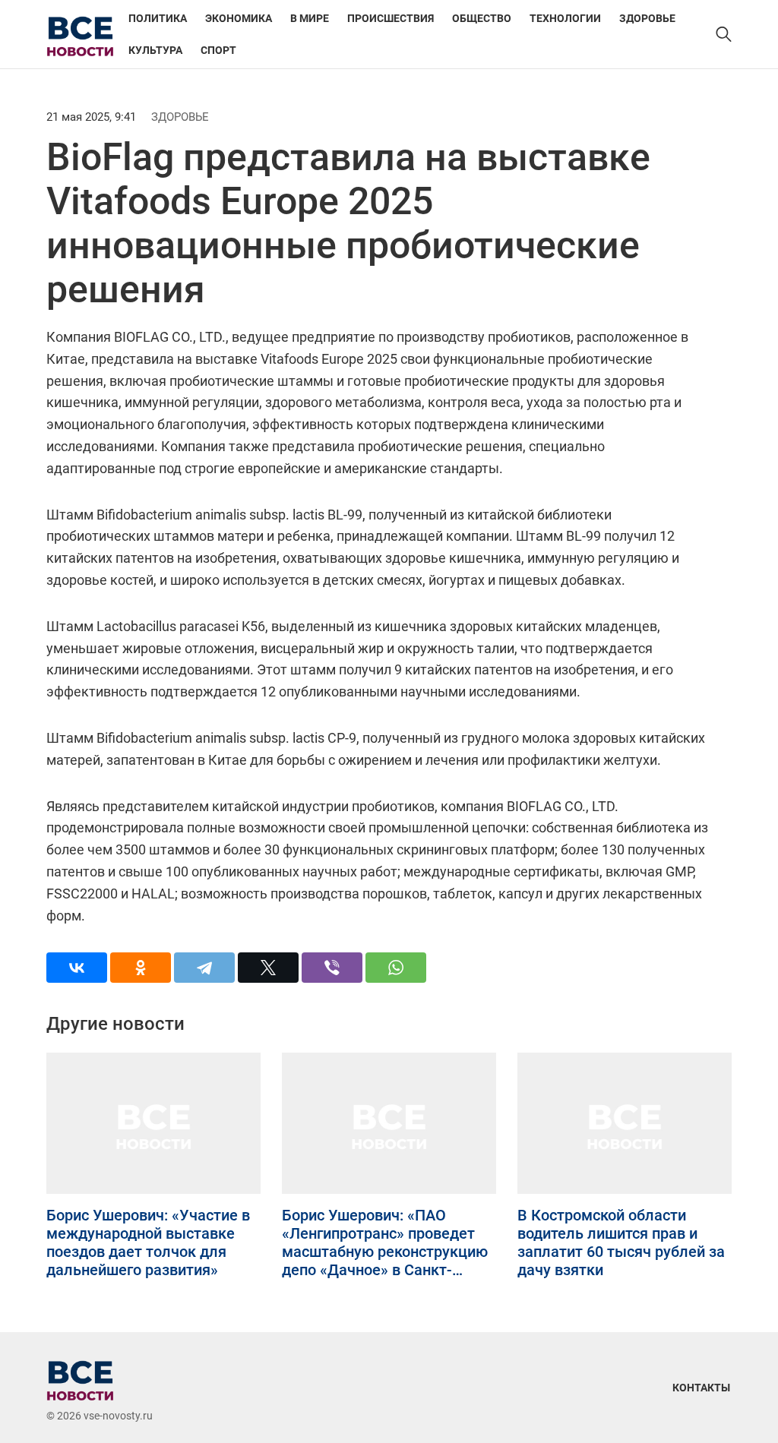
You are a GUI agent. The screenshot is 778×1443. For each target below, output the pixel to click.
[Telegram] (204, 967)
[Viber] (332, 967)
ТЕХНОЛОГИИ (565, 18)
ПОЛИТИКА (157, 18)
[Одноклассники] (140, 967)
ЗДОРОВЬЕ (647, 18)
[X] (268, 967)
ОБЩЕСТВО (481, 18)
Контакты (701, 1387)
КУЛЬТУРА (155, 50)
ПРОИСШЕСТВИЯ (390, 18)
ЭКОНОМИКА (238, 18)
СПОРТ (218, 50)
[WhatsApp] (395, 967)
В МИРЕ (309, 18)
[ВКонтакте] (76, 967)
